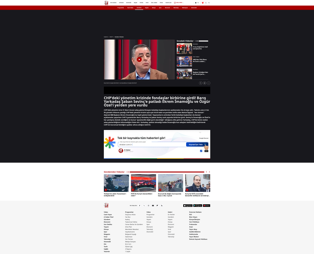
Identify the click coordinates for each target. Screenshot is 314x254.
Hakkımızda (193, 234)
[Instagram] (148, 205)
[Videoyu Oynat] (139, 59)
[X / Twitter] (144, 205)
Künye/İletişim (194, 219)
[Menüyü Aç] (209, 3)
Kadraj (127, 219)
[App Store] (188, 205)
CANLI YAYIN (179, 2)
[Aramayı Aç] (206, 3)
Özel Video (130, 7)
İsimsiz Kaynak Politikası (198, 239)
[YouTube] (153, 205)
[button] (206, 172)
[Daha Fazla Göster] (208, 83)
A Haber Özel (108, 217)
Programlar (120, 7)
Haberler (106, 37)
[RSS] (161, 205)
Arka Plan (128, 227)
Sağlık (106, 249)
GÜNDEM (121, 2)
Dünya (154, 7)
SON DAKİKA (113, 2)
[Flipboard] (157, 205)
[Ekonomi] (188, 3)
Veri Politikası (194, 222)
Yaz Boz (127, 217)
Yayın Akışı (193, 229)
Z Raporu (128, 249)
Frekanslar (193, 224)
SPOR (147, 2)
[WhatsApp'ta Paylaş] (204, 83)
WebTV (111, 37)
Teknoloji (176, 7)
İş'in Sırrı (128, 244)
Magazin (107, 234)
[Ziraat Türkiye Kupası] (203, 3)
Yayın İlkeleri (194, 237)
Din (105, 244)
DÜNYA (141, 2)
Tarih (106, 247)
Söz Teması (129, 239)
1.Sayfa (127, 251)
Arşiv (191, 227)
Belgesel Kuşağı (130, 234)
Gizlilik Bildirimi (194, 232)
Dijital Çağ (128, 247)
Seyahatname (130, 232)
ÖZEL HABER (154, 2)
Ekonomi (167, 7)
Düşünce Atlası (130, 215)
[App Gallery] (206, 205)
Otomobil (194, 7)
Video (106, 212)
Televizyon (185, 7)
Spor (160, 7)
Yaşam (147, 7)
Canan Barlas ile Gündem (134, 224)
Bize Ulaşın (193, 217)
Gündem (139, 7)
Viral (105, 237)
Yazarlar (107, 251)
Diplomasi (128, 237)
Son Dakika (108, 224)
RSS (190, 215)
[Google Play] (197, 205)
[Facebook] (139, 205)
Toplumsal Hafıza (131, 222)
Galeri (170, 212)
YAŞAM (135, 2)
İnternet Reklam (195, 212)
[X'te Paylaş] (200, 83)
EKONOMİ (128, 2)
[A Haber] (106, 2)
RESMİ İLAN (168, 2)
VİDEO (161, 2)
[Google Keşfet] (157, 144)
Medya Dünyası (130, 242)
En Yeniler (171, 215)
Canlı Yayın (108, 215)
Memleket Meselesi (132, 229)
